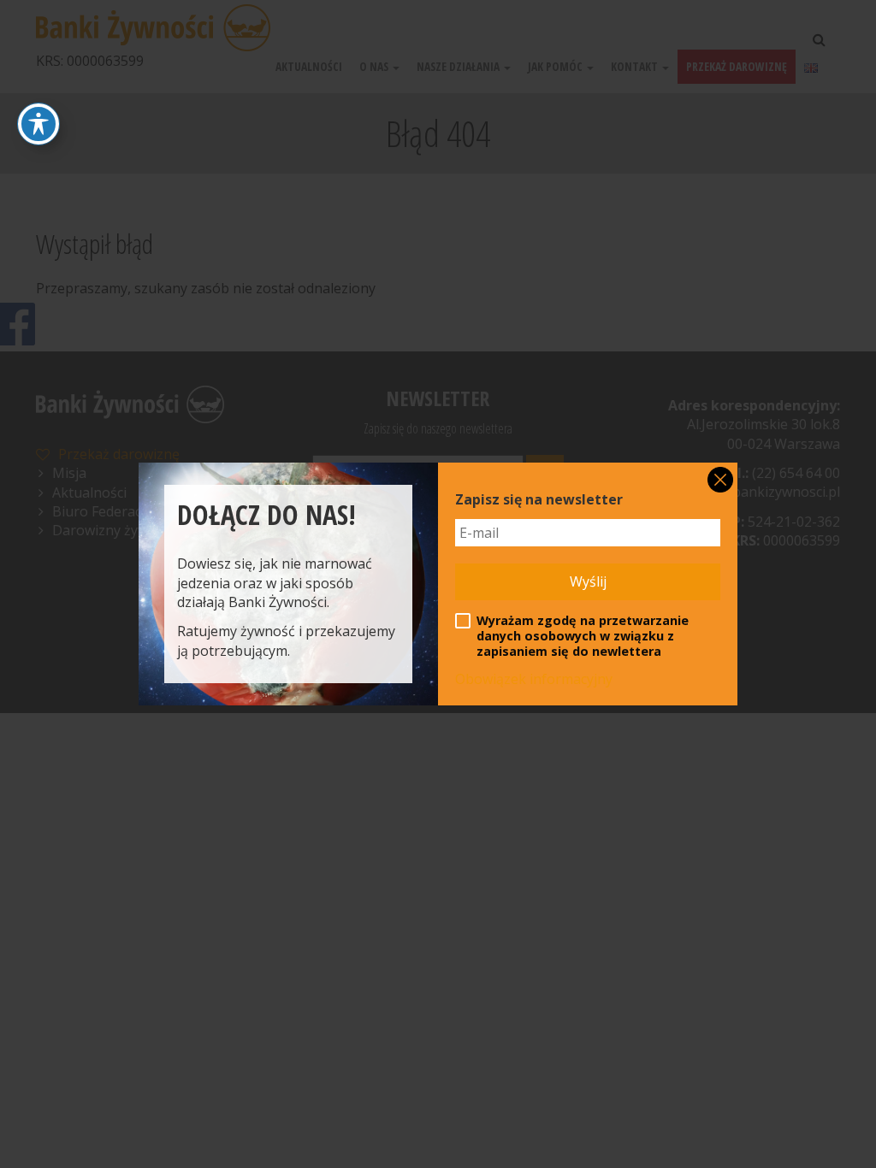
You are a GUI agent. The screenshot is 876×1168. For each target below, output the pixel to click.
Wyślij (588, 581)
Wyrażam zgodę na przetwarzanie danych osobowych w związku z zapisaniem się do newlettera (582, 636)
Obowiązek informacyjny (534, 679)
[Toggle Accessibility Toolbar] (38, 124)
